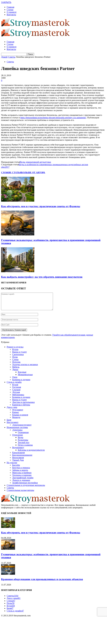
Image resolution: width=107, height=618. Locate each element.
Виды (20, 437)
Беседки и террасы (21, 467)
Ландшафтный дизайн (22, 477)
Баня (9, 420)
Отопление (17, 435)
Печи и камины (25, 445)
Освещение (23, 432)
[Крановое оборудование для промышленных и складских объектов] (8, 574)
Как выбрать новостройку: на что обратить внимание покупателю (41, 276)
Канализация (18, 452)
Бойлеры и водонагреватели (31, 450)
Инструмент (12, 422)
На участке (12, 462)
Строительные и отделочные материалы (26, 485)
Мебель (15, 367)
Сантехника (18, 354)
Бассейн (16, 465)
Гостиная (16, 387)
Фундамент (17, 410)
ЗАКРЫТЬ (6, 2)
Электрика (17, 430)
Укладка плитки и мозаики (25, 364)
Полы (15, 357)
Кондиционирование (22, 455)
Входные (22, 372)
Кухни (15, 349)
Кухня (15, 384)
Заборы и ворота (20, 470)
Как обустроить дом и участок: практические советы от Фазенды (40, 206)
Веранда (16, 417)
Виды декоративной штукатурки (35, 162)
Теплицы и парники (21, 475)
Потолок (16, 362)
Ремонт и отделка (15, 347)
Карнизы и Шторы (21, 405)
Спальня (16, 389)
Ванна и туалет (19, 352)
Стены (15, 359)
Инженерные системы (17, 427)
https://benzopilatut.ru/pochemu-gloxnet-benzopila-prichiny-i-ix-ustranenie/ (53, 117)
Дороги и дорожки (21, 480)
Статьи (10, 9)
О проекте (11, 12)
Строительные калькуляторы (20, 490)
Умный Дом (18, 460)
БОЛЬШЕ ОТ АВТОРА (33, 172)
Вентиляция (18, 457)
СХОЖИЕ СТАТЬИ (11, 172)
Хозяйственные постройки (25, 482)
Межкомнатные (25, 374)
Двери (15, 369)
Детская (16, 392)
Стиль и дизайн (14, 382)
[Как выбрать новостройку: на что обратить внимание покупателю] (17, 271)
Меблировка (18, 394)
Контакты (11, 14)
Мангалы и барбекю (21, 472)
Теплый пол (23, 442)
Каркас (15, 412)
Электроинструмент (21, 425)
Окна (14, 377)
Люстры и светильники (23, 402)
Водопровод (18, 447)
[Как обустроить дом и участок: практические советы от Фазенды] (17, 201)
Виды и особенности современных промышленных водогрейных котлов (53, 164)
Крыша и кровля (20, 415)
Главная (10, 7)
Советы (10, 62)
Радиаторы (23, 440)
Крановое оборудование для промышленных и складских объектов (42, 579)
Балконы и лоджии (21, 379)
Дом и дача (12, 407)
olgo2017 (5, 167)
